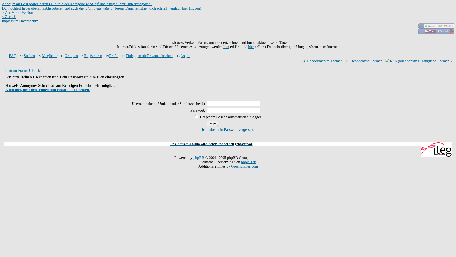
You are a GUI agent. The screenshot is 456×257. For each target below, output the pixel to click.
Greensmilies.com (244, 166)
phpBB (198, 158)
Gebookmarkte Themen (324, 61)
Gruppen (71, 56)
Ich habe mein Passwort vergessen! (228, 130)
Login (185, 56)
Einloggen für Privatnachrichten (149, 56)
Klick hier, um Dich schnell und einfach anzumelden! (47, 90)
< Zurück (9, 17)
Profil (113, 56)
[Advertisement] (228, 139)
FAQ (13, 56)
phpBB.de (248, 162)
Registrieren (93, 56)
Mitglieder (49, 56)
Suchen (29, 56)
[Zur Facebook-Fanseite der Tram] (436, 32)
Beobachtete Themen (366, 61)
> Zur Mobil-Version (17, 12)
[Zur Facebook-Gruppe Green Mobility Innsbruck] (436, 27)
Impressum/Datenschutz (20, 21)
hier (226, 47)
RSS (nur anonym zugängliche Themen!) (420, 61)
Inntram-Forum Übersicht (24, 71)
